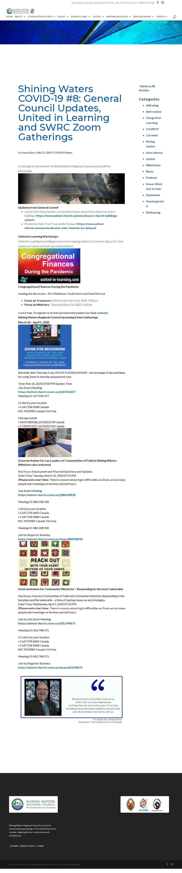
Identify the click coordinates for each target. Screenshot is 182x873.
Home (9, 16)
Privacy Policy (27, 846)
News (69, 152)
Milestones (153, 165)
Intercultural (79, 16)
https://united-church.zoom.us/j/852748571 (47, 623)
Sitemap (14, 846)
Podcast (151, 177)
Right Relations (142, 16)
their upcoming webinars (59, 246)
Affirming (152, 105)
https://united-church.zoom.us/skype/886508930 (50, 539)
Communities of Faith (40, 16)
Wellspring (153, 212)
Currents (152, 135)
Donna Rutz (28, 152)
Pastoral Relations (117, 16)
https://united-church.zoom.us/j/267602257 (47, 391)
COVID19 (59, 152)
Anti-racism (153, 111)
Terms (40, 846)
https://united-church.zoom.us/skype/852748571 (50, 667)
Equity (61, 16)
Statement (153, 195)
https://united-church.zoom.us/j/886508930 (47, 494)
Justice (97, 16)
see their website (96, 312)
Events (160, 16)
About (18, 16)
